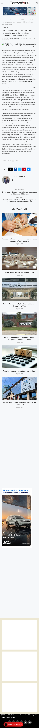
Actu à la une (7, 161)
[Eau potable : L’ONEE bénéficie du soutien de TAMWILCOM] (19, 388)
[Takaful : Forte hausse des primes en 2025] (19, 258)
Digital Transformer (8, 717)
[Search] (37, 3)
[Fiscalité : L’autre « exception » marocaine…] (19, 356)
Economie (13, 20)
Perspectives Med (14, 38)
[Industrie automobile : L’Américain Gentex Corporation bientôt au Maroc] (19, 323)
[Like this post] (10, 169)
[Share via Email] (28, 169)
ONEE (16, 161)
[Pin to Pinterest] (24, 169)
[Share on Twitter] (20, 169)
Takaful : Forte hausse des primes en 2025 (19, 272)
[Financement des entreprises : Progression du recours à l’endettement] (19, 224)
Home (4, 20)
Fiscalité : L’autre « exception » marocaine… (19, 371)
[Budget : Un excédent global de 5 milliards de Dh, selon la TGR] (19, 289)
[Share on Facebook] (15, 169)
